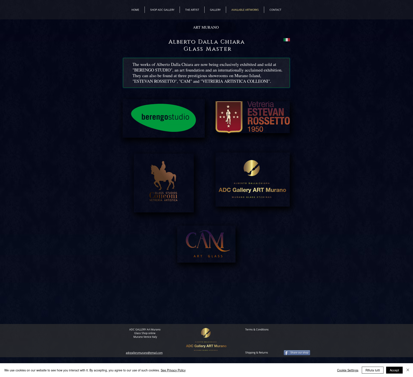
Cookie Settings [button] (347, 370)
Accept (394, 370)
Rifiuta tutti (372, 370)
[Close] (407, 370)
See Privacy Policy (173, 370)
